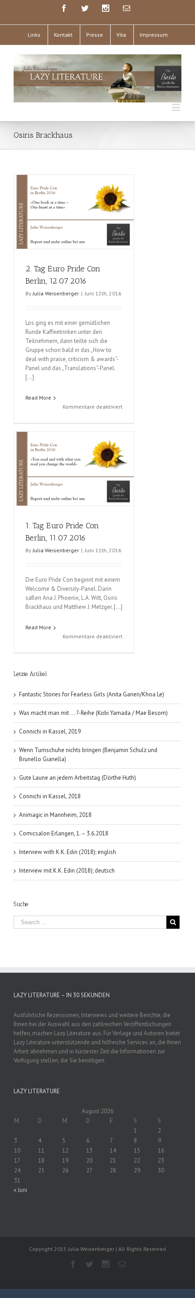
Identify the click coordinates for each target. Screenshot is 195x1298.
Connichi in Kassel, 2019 (50, 731)
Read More (38, 397)
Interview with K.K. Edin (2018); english (67, 852)
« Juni (20, 1190)
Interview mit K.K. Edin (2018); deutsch (67, 870)
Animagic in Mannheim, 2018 (55, 815)
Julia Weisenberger (56, 293)
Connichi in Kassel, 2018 (50, 796)
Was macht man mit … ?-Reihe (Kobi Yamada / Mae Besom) (93, 713)
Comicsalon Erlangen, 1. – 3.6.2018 (63, 833)
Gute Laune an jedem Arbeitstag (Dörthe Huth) (77, 778)
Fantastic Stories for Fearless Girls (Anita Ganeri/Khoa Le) (91, 694)
